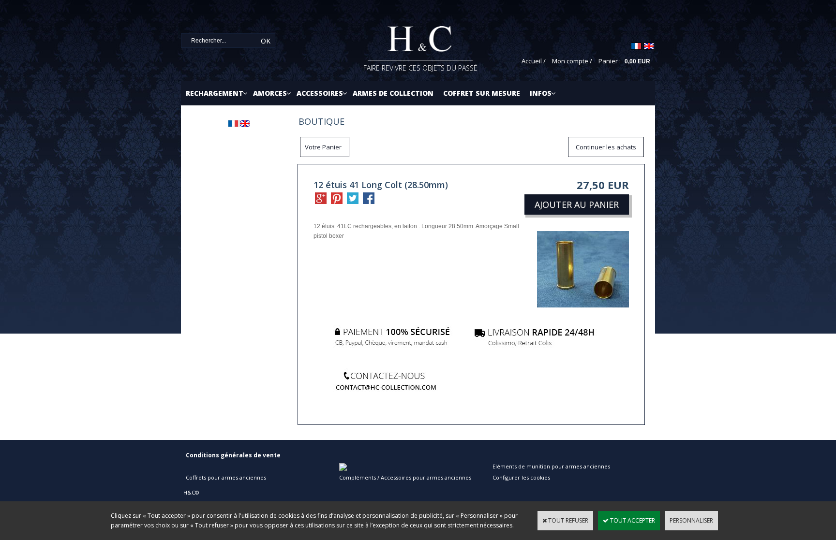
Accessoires (320, 93)
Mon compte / (572, 61)
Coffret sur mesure (481, 93)
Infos (541, 93)
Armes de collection (393, 93)
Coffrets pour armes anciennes (226, 477)
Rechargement (214, 93)
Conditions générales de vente (233, 455)
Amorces (270, 93)
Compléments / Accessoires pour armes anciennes (405, 477)
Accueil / (534, 61)
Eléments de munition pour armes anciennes (551, 466)
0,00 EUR (637, 61)
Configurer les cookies (521, 477)
